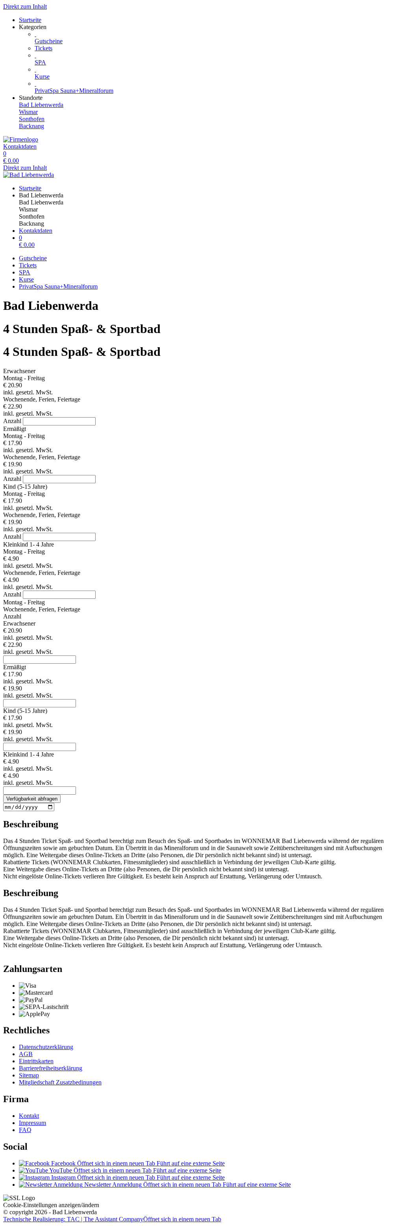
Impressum (32, 1122)
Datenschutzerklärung (46, 1047)
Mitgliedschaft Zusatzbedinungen (60, 1082)
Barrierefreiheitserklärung (50, 1068)
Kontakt (29, 1115)
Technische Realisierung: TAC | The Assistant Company (112, 1219)
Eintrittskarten (36, 1061)
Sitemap (29, 1075)
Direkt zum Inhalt (25, 6)
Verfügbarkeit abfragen (31, 799)
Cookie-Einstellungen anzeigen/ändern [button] (51, 1205)
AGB (26, 1054)
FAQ (25, 1130)
